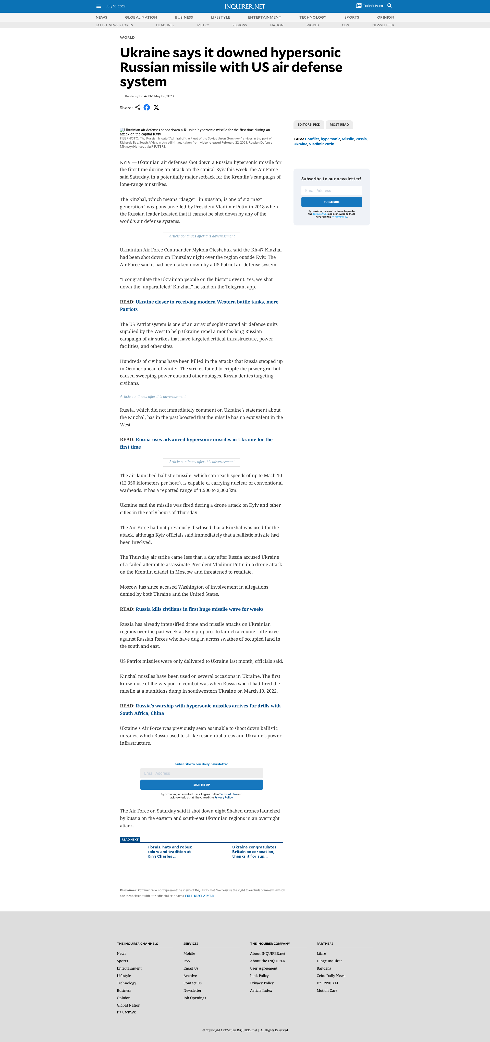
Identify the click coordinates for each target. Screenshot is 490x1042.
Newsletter (192, 990)
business (184, 17)
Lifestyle (124, 975)
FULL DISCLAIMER (199, 896)
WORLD (313, 25)
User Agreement (263, 968)
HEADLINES (165, 25)
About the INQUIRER (267, 960)
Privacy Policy (223, 797)
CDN (345, 25)
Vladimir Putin (321, 144)
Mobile (189, 953)
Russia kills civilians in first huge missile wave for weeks (200, 609)
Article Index (261, 990)
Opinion (123, 997)
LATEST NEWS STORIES (114, 25)
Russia (361, 138)
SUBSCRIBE (332, 202)
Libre (321, 953)
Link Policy (259, 975)
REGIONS (239, 25)
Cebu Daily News (331, 975)
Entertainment (129, 968)
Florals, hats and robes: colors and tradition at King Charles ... (170, 851)
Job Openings (194, 997)
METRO (203, 25)
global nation (141, 17)
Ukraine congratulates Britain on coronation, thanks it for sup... (254, 851)
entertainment (264, 17)
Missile (348, 138)
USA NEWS (126, 1012)
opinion (385, 17)
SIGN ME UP (201, 784)
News (101, 17)
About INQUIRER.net (267, 953)
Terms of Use (228, 794)
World (127, 37)
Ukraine (300, 144)
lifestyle (220, 17)
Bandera (324, 968)
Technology (126, 983)
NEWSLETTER (383, 25)
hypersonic (330, 138)
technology (313, 17)
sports (352, 17)
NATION (277, 25)
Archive (190, 975)
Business (124, 990)
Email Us (190, 968)
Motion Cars (327, 990)
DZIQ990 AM (327, 983)
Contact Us (192, 983)
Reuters (131, 96)
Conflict (312, 138)
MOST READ (339, 124)
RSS (186, 960)
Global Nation (128, 1005)
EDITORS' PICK (309, 124)
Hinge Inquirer (329, 960)
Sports (122, 960)
